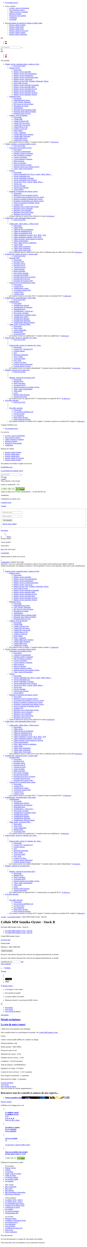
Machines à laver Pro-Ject (22, 214)
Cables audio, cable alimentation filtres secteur (20, 218)
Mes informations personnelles (15, 1192)
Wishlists (6, 968)
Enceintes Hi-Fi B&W (21, 275)
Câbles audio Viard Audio (22, 250)
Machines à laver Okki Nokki (23, 212)
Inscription (4, 530)
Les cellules (9, 1209)
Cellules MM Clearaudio (22, 136)
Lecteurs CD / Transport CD (23, 349)
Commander (5, 553)
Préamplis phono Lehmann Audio (25, 110)
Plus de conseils (6, 1102)
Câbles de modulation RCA (23, 231)
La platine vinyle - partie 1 (14, 1202)
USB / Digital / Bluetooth (22, 102)
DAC (15, 353)
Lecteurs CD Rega (20, 362)
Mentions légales (10, 1218)
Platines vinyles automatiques (23, 75)
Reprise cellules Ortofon (17, 25)
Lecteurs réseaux (19, 351)
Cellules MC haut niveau (22, 125)
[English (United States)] (6, 42)
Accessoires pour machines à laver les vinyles (29, 197)
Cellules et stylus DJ (20, 129)
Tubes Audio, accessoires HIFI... (20, 324)
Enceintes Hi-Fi (19, 262)
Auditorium (13, 17)
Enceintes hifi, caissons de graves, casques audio (21, 254)
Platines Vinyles (10, 1168)
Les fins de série (19, 414)
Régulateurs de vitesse (21, 106)
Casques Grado (19, 294)
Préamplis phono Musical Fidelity (25, 112)
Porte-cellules (18, 131)
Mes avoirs (8, 1188)
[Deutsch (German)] (6, 43)
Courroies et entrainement (22, 151)
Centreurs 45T (18, 205)
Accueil (3, 917)
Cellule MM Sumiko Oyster (48, 1032)
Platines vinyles (14, 68)
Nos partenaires (10, 1224)
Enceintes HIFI (14, 258)
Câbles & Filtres (10, 1175)
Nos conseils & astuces (12, 1011)
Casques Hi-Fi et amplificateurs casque (22, 283)
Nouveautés (18, 70)
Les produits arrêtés (11, 1179)
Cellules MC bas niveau (22, 123)
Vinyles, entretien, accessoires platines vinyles (20, 144)
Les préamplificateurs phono (14, 1203)
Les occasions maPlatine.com (23, 412)
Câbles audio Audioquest (22, 248)
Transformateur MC (11, 1213)
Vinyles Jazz (18, 184)
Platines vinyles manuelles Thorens (25, 94)
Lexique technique (7, 1083)
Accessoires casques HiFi (22, 290)
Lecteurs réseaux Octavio (22, 366)
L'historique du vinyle (12, 1207)
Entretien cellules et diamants (23, 153)
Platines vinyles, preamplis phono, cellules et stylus (22, 64)
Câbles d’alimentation (21, 241)
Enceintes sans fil (19, 265)
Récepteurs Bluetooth (21, 355)
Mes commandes (10, 1187)
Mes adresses (9, 1190)
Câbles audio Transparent (22, 246)
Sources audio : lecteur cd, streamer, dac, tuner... (21, 338)
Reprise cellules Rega (16, 29)
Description (9, 1007)
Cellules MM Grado (20, 138)
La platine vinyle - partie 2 (14, 1200)
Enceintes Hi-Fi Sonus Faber (23, 281)
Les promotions (19, 416)
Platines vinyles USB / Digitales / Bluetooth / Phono (31, 81)
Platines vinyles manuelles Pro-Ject (25, 89)
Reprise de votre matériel (17, 16)
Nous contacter (6, 964)
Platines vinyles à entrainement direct (26, 77)
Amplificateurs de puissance (23, 307)
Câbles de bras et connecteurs (23, 229)
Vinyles (11, 170)
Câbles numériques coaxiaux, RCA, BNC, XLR (30, 235)
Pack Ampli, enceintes (21, 273)
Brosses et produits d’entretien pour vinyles (28, 199)
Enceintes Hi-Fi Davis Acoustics (24, 277)
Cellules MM (18, 119)
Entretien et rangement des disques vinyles (23, 191)
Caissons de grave (20, 267)
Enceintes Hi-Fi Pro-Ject (22, 279)
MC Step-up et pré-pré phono (23, 104)
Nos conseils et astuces (17, 10)
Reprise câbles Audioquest (18, 34)
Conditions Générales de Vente (15, 1220)
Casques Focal (18, 292)
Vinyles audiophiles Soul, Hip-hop (25, 180)
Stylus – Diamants (20, 132)
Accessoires (9, 1172)
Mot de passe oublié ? (10, 524)
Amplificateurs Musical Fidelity (24, 322)
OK (22, 962)
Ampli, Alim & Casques (13, 1173)
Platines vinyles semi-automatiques (25, 74)
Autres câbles (18, 245)
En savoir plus (5, 940)
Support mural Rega (20, 397)
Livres (16, 393)
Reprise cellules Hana (16, 27)
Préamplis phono (15, 96)
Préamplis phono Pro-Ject (22, 113)
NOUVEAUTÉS (19, 66)
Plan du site (9, 1230)
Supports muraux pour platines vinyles (26, 167)
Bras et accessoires (20, 163)
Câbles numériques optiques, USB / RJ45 (27, 237)
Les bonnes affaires (11, 1177)
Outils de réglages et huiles (23, 165)
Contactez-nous (6, 502)
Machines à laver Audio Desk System (26, 207)
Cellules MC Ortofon (21, 140)
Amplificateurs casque (21, 288)
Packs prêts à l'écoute (21, 83)
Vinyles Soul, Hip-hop (21, 188)
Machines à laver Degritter (22, 210)
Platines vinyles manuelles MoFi (24, 87)
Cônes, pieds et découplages (23, 169)
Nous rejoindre (10, 1226)
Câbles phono (18, 227)
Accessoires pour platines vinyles (20, 148)
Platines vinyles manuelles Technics (25, 93)
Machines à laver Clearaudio (23, 208)
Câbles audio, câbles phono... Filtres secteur (24, 224)
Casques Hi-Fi (18, 286)
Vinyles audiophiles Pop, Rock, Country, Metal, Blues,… (33, 174)
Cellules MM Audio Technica (23, 134)
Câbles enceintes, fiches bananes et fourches (28, 239)
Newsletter (13, 19)
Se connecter (7, 520)
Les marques (9, 1181)
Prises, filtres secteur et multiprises (25, 243)
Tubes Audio (18, 328)
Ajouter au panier (7, 951)
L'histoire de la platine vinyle (14, 1205)
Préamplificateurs (19, 309)
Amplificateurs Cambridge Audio (25, 315)
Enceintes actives (19, 264)
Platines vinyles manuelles (22, 72)
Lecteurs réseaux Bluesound (23, 364)
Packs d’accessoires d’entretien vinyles (26, 203)
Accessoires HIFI (19, 334)
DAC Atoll (17, 360)
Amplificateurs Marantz (21, 319)
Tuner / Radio (18, 357)
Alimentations (18, 108)
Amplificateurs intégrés (21, 305)
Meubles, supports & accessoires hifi (17, 370)
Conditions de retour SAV (13, 1228)
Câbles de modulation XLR (23, 233)
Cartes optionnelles (20, 330)
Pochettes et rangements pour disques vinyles (29, 201)
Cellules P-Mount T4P (21, 121)
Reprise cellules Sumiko (17, 32)
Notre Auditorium (11, 1232)
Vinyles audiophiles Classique (24, 178)
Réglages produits (15, 14)
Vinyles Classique (20, 186)
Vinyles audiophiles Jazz (22, 176)
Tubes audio (18, 391)
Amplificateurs (14, 302)
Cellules (8, 1170)
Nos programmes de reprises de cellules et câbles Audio (23, 23)
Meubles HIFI (18, 332)
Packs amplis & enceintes (22, 419)
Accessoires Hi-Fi (20, 385)
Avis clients (9, 1009)
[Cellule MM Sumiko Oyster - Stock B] (18, 931)
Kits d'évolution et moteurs (23, 155)
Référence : (5, 947)
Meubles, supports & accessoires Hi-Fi (22, 378)
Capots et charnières (20, 157)
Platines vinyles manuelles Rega (24, 91)
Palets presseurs (19, 161)
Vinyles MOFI (18, 189)
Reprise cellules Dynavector (18, 31)
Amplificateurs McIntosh (22, 321)
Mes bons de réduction (12, 1194)
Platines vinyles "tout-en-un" (23, 79)
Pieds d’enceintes (19, 271)
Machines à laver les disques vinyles (26, 195)
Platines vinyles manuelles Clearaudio (26, 85)
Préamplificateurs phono (22, 100)
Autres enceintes (19, 269)
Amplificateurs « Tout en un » (24, 311)
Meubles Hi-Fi (18, 381)
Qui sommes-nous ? (11, 2)
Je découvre (54, 142)
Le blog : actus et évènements (19, 8)
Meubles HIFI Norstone (22, 395)
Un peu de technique (12, 1211)
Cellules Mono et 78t (21, 127)
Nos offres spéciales (11, 400)
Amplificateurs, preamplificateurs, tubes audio (20, 298)
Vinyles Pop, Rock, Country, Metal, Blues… (29, 182)
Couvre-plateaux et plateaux (23, 159)
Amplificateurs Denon (21, 317)
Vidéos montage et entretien (18, 12)
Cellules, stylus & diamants (18, 115)
